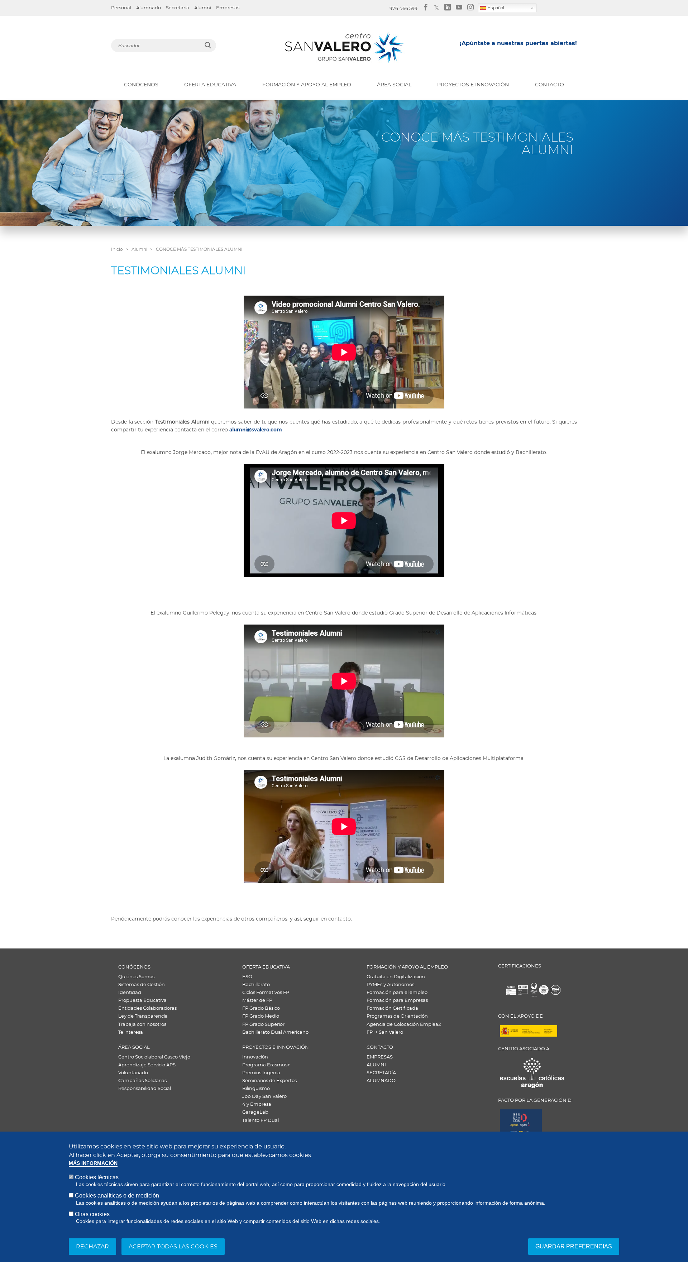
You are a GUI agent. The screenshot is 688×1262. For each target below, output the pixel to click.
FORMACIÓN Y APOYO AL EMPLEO (306, 84)
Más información (93, 1163)
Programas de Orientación (397, 1016)
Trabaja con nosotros (142, 1024)
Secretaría (177, 8)
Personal (121, 8)
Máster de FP (257, 1000)
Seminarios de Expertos (269, 1081)
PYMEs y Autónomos (390, 985)
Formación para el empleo (397, 992)
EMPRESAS (380, 1057)
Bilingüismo (256, 1088)
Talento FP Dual (260, 1120)
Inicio (117, 249)
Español (495, 7)
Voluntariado (133, 1073)
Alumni (202, 8)
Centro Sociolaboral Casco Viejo (154, 1057)
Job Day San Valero (264, 1096)
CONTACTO (549, 84)
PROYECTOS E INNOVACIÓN (473, 84)
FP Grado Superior (263, 1024)
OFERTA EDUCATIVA (210, 84)
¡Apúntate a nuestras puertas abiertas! (518, 43)
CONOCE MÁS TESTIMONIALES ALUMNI (199, 249)
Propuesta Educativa (142, 1000)
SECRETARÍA (381, 1073)
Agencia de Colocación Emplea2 (404, 1024)
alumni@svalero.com (255, 429)
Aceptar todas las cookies (173, 1246)
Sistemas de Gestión (141, 985)
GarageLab (255, 1112)
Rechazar (92, 1246)
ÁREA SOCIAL (394, 84)
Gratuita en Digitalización (396, 977)
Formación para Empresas (397, 1000)
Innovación (255, 1057)
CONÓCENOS (141, 84)
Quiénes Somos (136, 977)
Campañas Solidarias (142, 1081)
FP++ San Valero (385, 1032)
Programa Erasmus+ (266, 1065)
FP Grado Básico (261, 1008)
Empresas (227, 8)
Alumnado (148, 8)
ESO (247, 977)
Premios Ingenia (261, 1073)
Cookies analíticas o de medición (117, 1195)
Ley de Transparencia (143, 1016)
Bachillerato (256, 985)
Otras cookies (92, 1214)
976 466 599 (403, 8)
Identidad (129, 992)
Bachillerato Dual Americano (275, 1032)
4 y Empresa (256, 1104)
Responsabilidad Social (144, 1088)
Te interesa (130, 1032)
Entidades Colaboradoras (147, 1008)
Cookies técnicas (97, 1177)
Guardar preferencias (573, 1246)
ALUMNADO (381, 1081)
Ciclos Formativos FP (265, 992)
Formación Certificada (392, 1008)
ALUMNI (376, 1065)
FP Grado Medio (260, 1016)
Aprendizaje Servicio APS (147, 1065)
